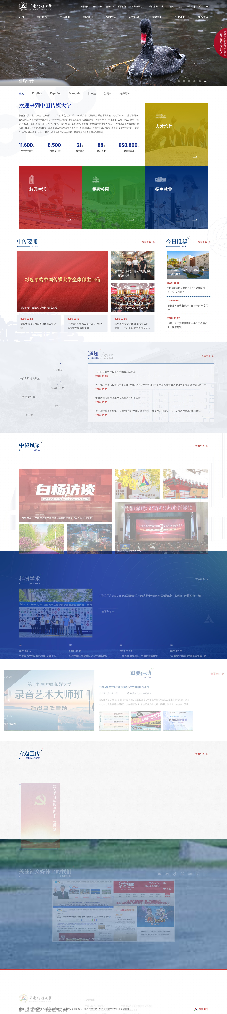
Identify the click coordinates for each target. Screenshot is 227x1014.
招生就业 (180, 17)
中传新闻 (65, 17)
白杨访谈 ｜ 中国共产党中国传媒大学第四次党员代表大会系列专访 (57, 517)
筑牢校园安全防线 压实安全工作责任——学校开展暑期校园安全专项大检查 (132, 327)
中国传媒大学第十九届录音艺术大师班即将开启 (125, 687)
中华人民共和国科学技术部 (97, 1009)
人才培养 (134, 17)
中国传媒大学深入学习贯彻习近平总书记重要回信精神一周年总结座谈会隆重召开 (85, 81)
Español (55, 93)
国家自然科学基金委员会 (96, 1013)
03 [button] (188, 80)
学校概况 (42, 17)
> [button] (90, 700)
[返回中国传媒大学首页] (35, 3)
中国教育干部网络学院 (131, 1013)
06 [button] (205, 80)
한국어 (108, 93)
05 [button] (199, 80)
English (37, 93)
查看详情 (106, 610)
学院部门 (88, 17)
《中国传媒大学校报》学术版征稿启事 (115, 372)
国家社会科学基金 (129, 1009)
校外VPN (110, 7)
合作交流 (203, 17)
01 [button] (178, 80)
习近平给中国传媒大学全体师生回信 (39, 307)
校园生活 (111, 17)
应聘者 (189, 7)
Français (74, 93)
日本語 (92, 93)
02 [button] (183, 80)
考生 (164, 7)
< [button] (9, 700)
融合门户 (97, 7)
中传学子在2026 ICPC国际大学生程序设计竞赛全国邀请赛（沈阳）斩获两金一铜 (149, 594)
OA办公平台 (136, 7)
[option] (113, 43)
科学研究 (157, 17)
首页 (21, 17)
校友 (172, 7)
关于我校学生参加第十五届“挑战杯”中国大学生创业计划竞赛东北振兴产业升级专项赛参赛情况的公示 (148, 411)
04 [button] (194, 80)
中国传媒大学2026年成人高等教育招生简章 (117, 398)
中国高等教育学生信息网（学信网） (137, 1004)
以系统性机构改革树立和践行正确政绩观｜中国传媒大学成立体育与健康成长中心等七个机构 (133, 307)
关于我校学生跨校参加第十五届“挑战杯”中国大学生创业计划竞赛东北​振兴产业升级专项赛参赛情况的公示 (150, 385)
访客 (180, 7)
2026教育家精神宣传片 (129, 549)
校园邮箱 (122, 7)
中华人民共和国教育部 (95, 1004)
